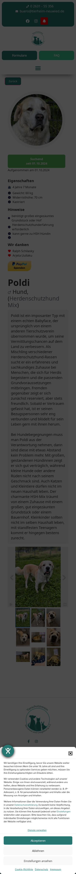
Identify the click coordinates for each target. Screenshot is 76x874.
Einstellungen (63, 811)
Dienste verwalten (37, 830)
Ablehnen (38, 851)
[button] (70, 753)
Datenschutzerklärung (25, 804)
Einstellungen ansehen (38, 861)
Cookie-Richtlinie (24, 869)
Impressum (55, 869)
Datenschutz (41, 869)
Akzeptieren (38, 840)
